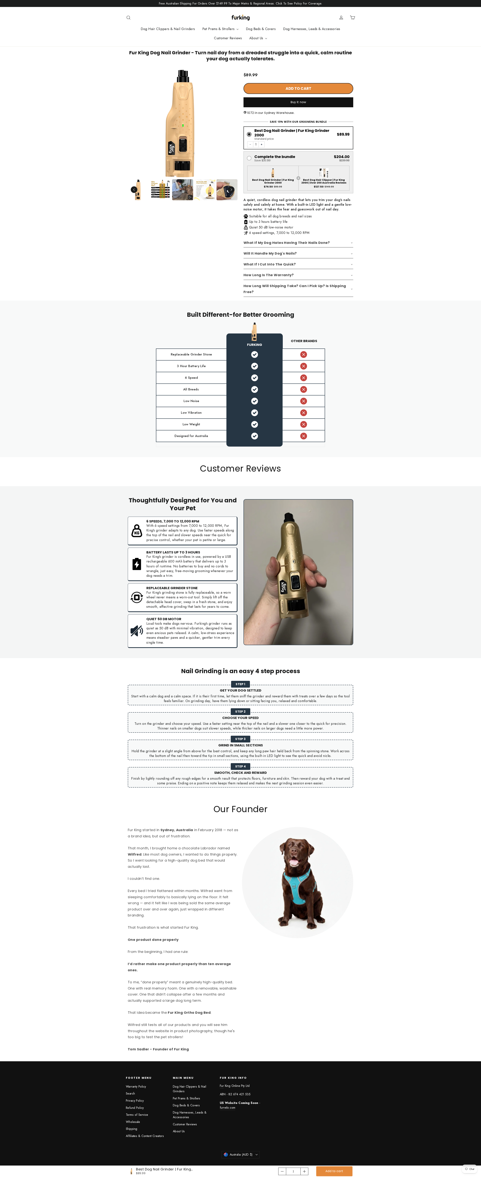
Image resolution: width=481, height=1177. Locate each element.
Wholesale (133, 1122)
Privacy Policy (135, 1100)
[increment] (304, 1171)
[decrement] (282, 1171)
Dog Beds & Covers (261, 28)
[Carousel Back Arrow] (134, 189)
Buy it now (298, 102)
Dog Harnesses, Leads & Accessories (311, 28)
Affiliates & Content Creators (145, 1136)
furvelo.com (227, 1107)
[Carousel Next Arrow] (231, 189)
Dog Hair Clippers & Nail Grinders (168, 28)
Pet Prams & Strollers (218, 28)
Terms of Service (137, 1115)
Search (130, 1093)
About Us (256, 38)
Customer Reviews (228, 38)
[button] (298, 134)
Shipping (131, 1129)
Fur (222, 1086)
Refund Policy (135, 1108)
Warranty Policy (136, 1086)
